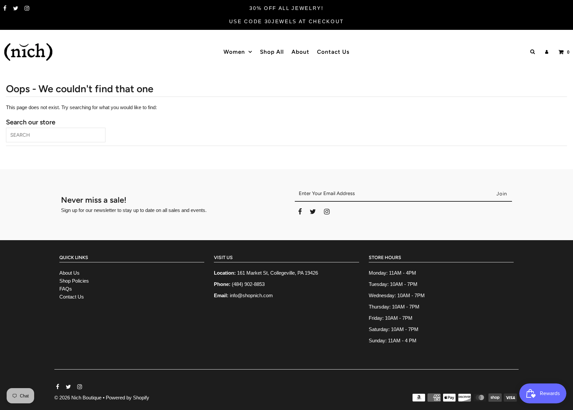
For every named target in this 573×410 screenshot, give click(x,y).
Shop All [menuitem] (272, 51)
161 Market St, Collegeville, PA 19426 (277, 273)
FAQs (65, 289)
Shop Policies (74, 281)
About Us (69, 273)
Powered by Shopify (127, 397)
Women (234, 51)
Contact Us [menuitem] (333, 51)
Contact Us (71, 297)
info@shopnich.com (251, 295)
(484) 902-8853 (248, 284)
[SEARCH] (531, 51)
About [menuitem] (300, 51)
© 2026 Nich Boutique (78, 397)
